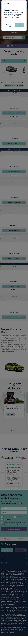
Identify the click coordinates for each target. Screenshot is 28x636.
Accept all (19, 24)
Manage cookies (8, 25)
